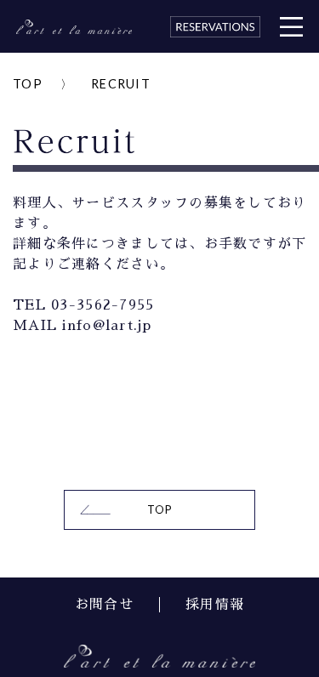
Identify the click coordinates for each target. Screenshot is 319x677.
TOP (28, 84)
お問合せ (104, 605)
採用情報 (214, 605)
